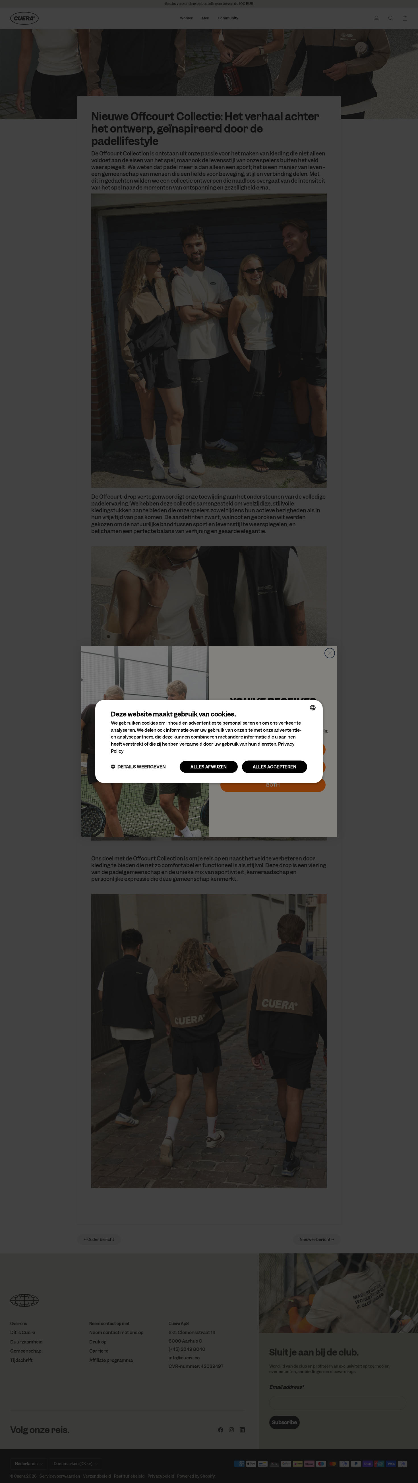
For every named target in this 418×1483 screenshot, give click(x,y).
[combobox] (313, 707)
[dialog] (209, 741)
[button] (138, 767)
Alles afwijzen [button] (209, 766)
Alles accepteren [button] (274, 766)
